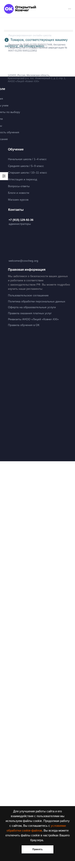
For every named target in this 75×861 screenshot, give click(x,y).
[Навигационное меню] (69, 8)
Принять (37, 849)
